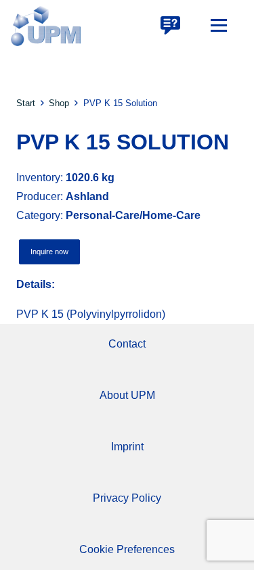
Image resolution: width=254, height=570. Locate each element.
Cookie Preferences (127, 549)
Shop (59, 103)
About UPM (127, 395)
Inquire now (49, 251)
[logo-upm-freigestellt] (46, 25)
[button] (219, 26)
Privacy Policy (127, 498)
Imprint (127, 446)
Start (25, 103)
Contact (127, 344)
